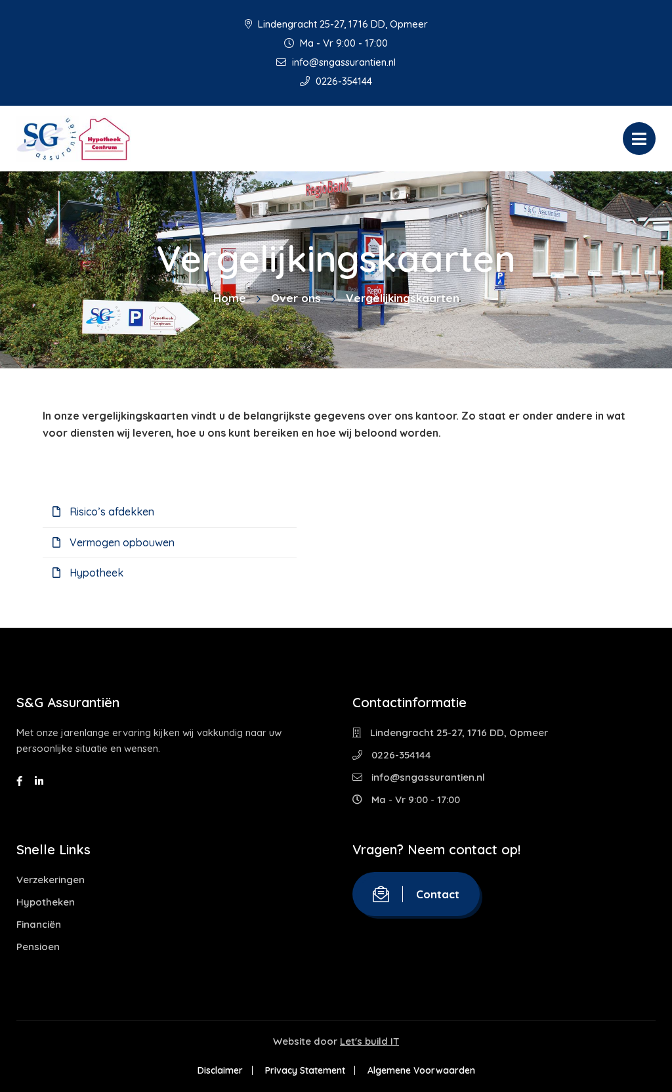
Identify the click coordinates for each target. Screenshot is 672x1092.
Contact (437, 894)
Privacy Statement (305, 1070)
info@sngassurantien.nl (342, 62)
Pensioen (38, 946)
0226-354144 (342, 81)
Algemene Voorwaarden (421, 1070)
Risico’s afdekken (110, 511)
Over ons (296, 298)
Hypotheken (45, 902)
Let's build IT (369, 1041)
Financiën (38, 924)
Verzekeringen (50, 879)
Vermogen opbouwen (121, 542)
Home (229, 298)
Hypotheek (95, 572)
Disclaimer (220, 1070)
